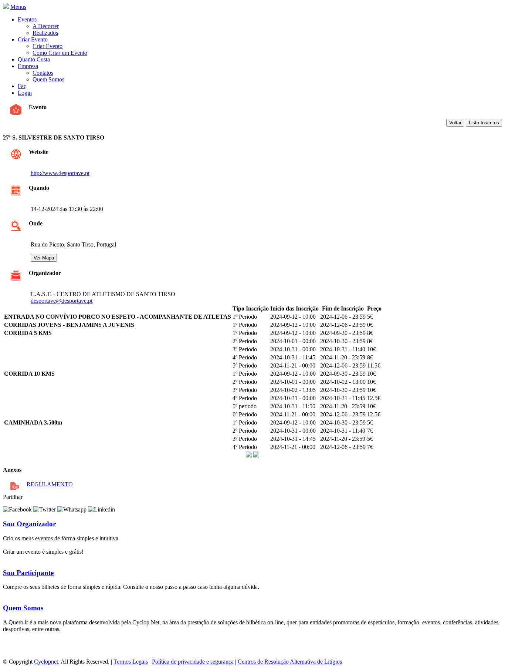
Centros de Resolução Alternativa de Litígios (290, 661)
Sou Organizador (29, 524)
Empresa (28, 66)
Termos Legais (130, 661)
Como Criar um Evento (60, 53)
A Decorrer (46, 26)
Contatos (43, 73)
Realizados (45, 33)
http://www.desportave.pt (60, 173)
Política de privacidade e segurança (193, 661)
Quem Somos (48, 79)
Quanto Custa (34, 59)
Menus (18, 7)
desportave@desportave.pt (61, 301)
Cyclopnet (46, 661)
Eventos (27, 19)
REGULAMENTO (50, 484)
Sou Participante (28, 573)
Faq (22, 86)
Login (25, 93)
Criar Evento (33, 39)
